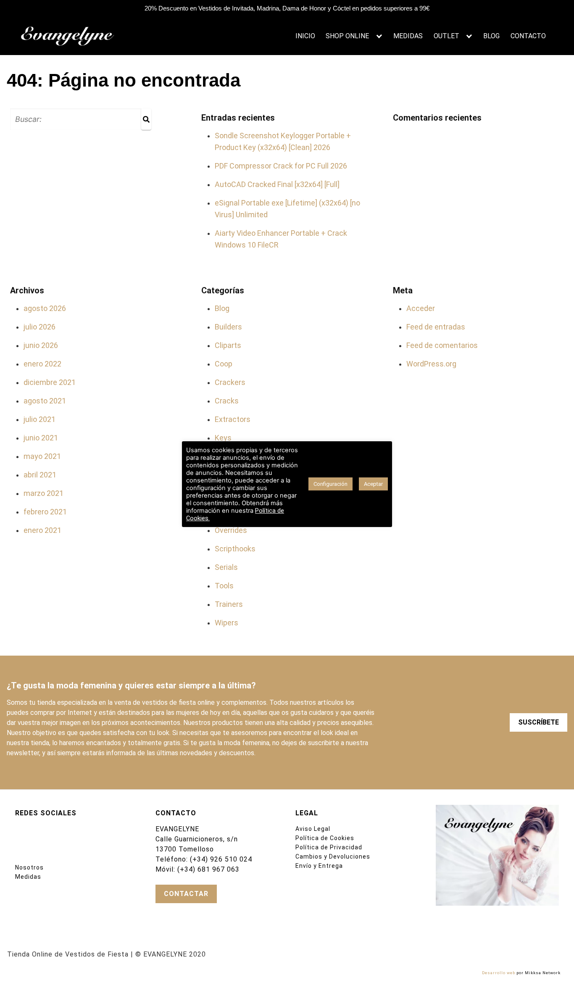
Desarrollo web (498, 972)
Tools (224, 585)
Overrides (231, 530)
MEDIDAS (408, 36)
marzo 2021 (43, 493)
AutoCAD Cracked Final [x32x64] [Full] (277, 184)
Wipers (226, 622)
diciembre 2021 (50, 382)
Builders (228, 326)
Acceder (420, 308)
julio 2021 (39, 419)
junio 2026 (41, 345)
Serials (226, 567)
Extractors (232, 419)
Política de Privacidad (328, 847)
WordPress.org (431, 363)
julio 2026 (39, 326)
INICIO (305, 36)
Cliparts (228, 345)
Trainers (229, 604)
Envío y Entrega (319, 865)
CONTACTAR (186, 894)
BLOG (491, 36)
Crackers (230, 382)
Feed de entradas (435, 326)
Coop (223, 363)
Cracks (227, 400)
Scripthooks (235, 548)
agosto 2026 (45, 308)
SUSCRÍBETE (538, 722)
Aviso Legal (312, 828)
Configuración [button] (330, 484)
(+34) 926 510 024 (221, 859)
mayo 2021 (42, 456)
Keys (223, 437)
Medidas (28, 876)
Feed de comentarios (442, 345)
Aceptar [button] (373, 484)
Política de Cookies (324, 838)
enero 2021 (42, 530)
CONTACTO (528, 36)
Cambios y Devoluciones (332, 856)
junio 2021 (41, 437)
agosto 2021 (45, 400)
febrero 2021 (45, 511)
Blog (222, 308)
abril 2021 (40, 474)
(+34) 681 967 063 (208, 869)
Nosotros (29, 867)
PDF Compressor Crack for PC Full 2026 (281, 165)
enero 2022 (42, 363)
